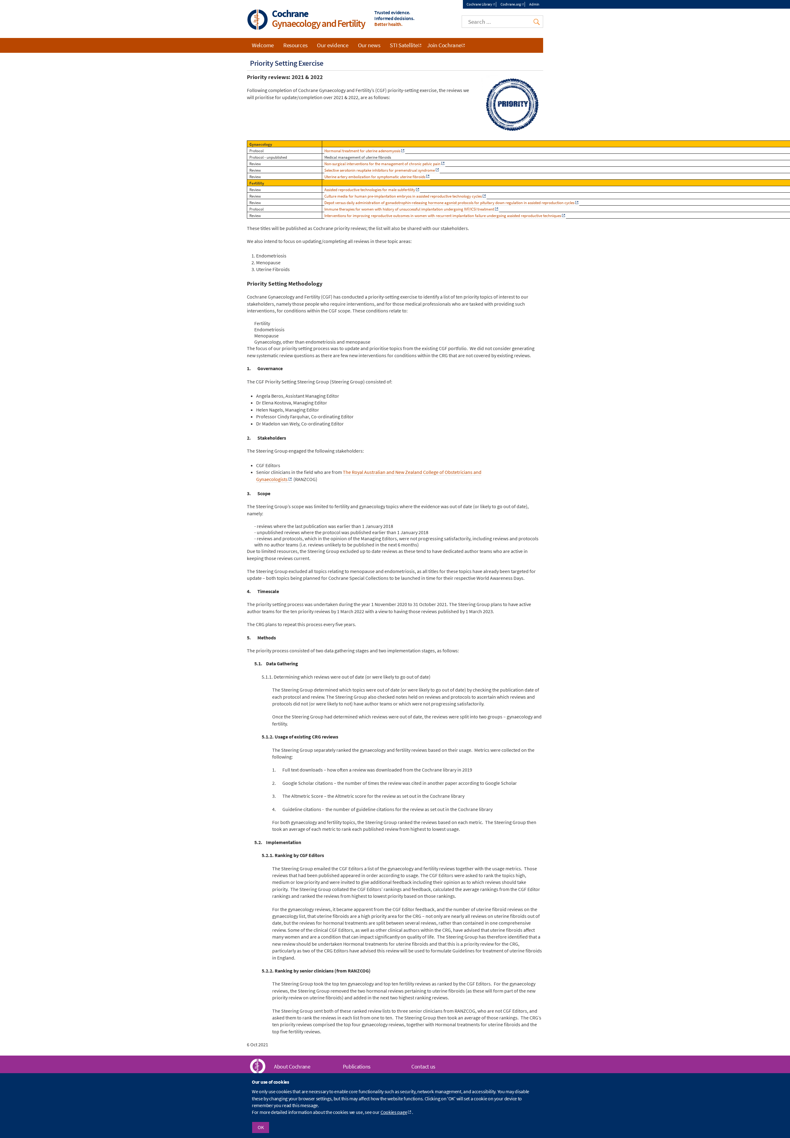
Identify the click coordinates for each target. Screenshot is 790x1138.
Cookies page (393, 1112)
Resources (295, 45)
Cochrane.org (511, 4)
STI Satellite (404, 45)
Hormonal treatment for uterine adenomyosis (362, 150)
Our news (369, 45)
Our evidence (332, 45)
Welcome (263, 45)
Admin (534, 4)
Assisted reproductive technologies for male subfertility (369, 189)
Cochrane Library (479, 4)
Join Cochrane (444, 45)
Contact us (423, 1066)
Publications (357, 1066)
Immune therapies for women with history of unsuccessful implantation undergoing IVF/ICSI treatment (409, 209)
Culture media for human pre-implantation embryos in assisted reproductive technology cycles (403, 196)
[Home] (257, 20)
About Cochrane (292, 1066)
